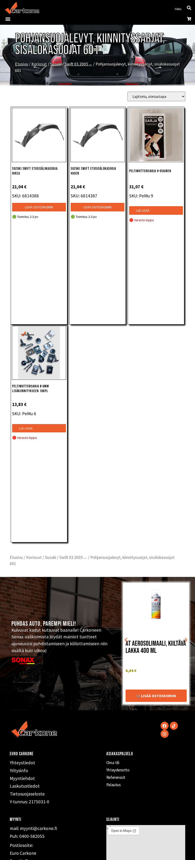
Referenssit (115, 777)
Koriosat (39, 64)
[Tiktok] (174, 726)
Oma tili (112, 762)
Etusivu (21, 64)
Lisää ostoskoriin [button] (39, 207)
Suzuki (55, 64)
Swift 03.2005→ (78, 64)
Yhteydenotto (118, 770)
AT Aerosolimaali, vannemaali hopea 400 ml (155, 647)
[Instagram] (165, 734)
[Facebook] (165, 726)
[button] (8, 19)
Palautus (113, 784)
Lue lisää (143, 210)
